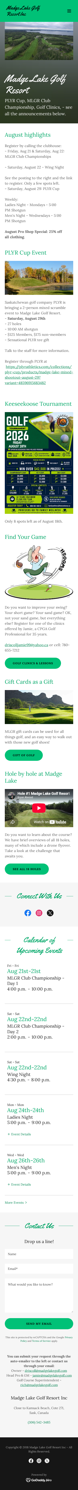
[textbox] (39, 1254)
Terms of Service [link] (41, 1340)
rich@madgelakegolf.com (39, 1385)
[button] (69, 11)
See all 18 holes (27, 869)
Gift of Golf (24, 755)
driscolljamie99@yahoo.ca (26, 645)
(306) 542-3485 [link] (39, 1422)
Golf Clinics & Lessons (33, 663)
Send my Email (39, 1323)
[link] (28, 14)
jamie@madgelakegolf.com (52, 1375)
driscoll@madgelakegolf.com (46, 1371)
